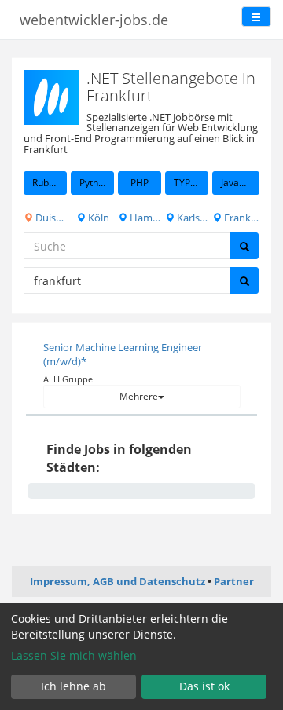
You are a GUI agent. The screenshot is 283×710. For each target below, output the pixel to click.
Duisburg (50, 217)
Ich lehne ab (73, 686)
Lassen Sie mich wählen (74, 655)
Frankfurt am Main (240, 217)
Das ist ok (204, 686)
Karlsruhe (191, 217)
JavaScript (240, 182)
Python (94, 182)
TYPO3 (188, 182)
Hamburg (144, 217)
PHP (139, 182)
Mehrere (138, 396)
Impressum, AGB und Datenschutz (117, 581)
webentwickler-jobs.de (94, 19)
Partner (234, 581)
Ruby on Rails (49, 182)
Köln (97, 217)
